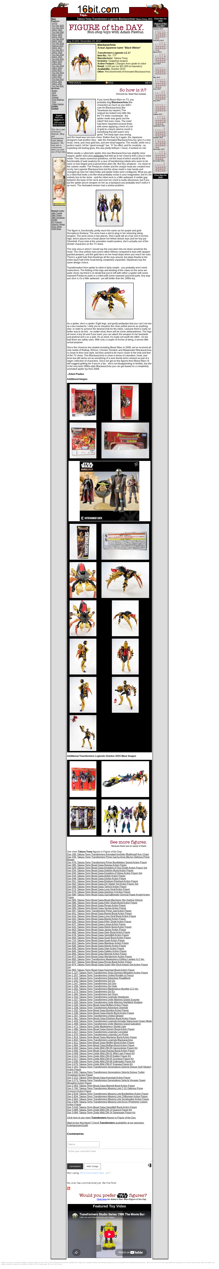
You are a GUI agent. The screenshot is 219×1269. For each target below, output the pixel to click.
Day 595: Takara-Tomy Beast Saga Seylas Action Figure (96, 908)
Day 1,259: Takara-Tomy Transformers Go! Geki (92, 986)
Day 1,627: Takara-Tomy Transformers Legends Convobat (97, 1032)
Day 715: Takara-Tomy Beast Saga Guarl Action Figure (96, 940)
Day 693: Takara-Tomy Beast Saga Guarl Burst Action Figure (99, 937)
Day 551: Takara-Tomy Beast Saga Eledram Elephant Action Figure (102, 881)
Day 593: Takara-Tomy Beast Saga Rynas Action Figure (96, 905)
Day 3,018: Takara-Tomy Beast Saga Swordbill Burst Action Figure (102, 1107)
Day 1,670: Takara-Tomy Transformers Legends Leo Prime (97, 1034)
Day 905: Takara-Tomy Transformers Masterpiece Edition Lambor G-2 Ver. (106, 959)
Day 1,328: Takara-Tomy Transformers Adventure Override (97, 1007)
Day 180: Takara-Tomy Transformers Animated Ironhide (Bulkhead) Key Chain (108, 854)
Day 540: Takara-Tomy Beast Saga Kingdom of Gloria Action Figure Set (104, 873)
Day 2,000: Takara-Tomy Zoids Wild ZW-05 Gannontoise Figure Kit (102, 1048)
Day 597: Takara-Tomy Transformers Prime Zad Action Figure (99, 911)
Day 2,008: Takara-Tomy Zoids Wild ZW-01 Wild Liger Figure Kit (101, 1053)
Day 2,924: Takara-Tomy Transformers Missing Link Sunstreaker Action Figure (108, 1099)
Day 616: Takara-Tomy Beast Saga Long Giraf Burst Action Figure (101, 916)
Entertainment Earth (77, 1125)
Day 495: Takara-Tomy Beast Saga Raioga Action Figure (97, 865)
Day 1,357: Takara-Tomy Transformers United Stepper (95, 1015)
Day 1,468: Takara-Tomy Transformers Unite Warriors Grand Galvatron (104, 1024)
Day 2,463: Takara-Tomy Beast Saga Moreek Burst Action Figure (101, 1085)
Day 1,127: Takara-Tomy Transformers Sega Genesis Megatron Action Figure (107, 972)
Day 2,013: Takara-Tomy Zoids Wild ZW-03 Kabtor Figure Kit (99, 1056)
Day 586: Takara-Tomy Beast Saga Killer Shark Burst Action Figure (102, 902)
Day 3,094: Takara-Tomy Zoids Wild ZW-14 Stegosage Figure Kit (101, 1112)
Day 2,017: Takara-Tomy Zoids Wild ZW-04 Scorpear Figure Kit (100, 1059)
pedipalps (98, 156)
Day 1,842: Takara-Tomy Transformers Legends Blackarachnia (100, 1040)
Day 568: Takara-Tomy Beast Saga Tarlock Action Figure (96, 886)
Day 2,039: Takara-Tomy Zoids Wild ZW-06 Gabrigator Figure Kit (101, 1061)
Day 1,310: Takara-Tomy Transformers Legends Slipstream (98, 997)
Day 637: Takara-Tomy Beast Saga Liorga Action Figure (96, 924)
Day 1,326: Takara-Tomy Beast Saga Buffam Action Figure (97, 1005)
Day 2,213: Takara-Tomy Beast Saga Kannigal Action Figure (98, 1077)
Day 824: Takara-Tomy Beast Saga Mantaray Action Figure (98, 943)
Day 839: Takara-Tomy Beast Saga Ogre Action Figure (95, 948)
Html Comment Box (92, 1173)
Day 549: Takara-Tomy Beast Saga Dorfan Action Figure (96, 878)
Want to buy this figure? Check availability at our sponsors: (105, 1122)
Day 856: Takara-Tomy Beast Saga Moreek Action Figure (97, 954)
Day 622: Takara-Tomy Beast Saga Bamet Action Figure (96, 919)
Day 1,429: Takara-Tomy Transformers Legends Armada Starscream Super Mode (109, 1021)
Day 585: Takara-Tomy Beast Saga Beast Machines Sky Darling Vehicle (105, 900)
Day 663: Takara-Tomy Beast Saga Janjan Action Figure (96, 929)
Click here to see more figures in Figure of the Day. (101, 1117)
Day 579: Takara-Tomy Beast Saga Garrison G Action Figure (98, 892)
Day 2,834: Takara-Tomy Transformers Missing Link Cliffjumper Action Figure (107, 1096)
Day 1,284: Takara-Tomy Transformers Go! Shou (92, 994)
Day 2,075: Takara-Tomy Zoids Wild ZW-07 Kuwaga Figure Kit (100, 1064)
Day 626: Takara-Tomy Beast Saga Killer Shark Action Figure (99, 921)
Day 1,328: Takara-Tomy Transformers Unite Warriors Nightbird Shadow (104, 1002)
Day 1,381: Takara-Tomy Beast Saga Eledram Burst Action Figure (101, 1018)
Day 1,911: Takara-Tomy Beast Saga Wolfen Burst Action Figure (100, 1042)
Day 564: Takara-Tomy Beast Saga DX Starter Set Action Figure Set (102, 884)
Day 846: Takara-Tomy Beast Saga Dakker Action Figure (96, 951)
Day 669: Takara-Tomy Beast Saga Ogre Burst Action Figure (98, 932)
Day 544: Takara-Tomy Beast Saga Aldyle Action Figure (96, 876)
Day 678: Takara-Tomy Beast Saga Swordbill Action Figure (98, 935)
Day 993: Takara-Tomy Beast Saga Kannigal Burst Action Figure (101, 970)
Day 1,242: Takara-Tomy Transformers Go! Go (91, 981)
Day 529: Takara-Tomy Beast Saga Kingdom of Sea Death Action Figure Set (107, 868)
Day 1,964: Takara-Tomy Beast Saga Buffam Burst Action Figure (100, 1045)
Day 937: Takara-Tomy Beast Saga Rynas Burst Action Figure (99, 962)
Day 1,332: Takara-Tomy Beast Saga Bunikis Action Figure (98, 1010)
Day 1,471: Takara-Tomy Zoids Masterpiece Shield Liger (96, 1026)
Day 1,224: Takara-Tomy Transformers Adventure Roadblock (99, 978)
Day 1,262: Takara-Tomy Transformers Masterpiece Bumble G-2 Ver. (103, 989)
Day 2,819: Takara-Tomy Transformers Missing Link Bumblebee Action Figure (107, 1093)
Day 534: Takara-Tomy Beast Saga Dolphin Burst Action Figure (100, 870)
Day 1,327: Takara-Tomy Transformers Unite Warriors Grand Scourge (103, 999)
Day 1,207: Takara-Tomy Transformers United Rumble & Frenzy (100, 975)
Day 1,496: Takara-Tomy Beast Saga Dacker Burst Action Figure (101, 1029)
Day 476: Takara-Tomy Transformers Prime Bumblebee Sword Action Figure (107, 862)
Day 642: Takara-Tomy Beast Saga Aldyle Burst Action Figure (99, 927)
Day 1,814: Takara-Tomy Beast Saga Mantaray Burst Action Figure (102, 1037)
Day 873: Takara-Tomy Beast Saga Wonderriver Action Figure (99, 956)
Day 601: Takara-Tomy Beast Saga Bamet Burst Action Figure (99, 913)
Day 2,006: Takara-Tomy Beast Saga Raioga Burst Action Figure (101, 1050)
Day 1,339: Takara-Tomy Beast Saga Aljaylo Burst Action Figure (100, 1013)
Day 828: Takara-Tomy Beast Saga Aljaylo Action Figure (96, 946)
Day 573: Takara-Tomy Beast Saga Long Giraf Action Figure (98, 889)
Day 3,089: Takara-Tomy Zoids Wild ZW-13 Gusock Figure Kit (99, 1110)
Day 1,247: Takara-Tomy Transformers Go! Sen (91, 983)
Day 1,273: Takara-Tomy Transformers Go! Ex (91, 991)
